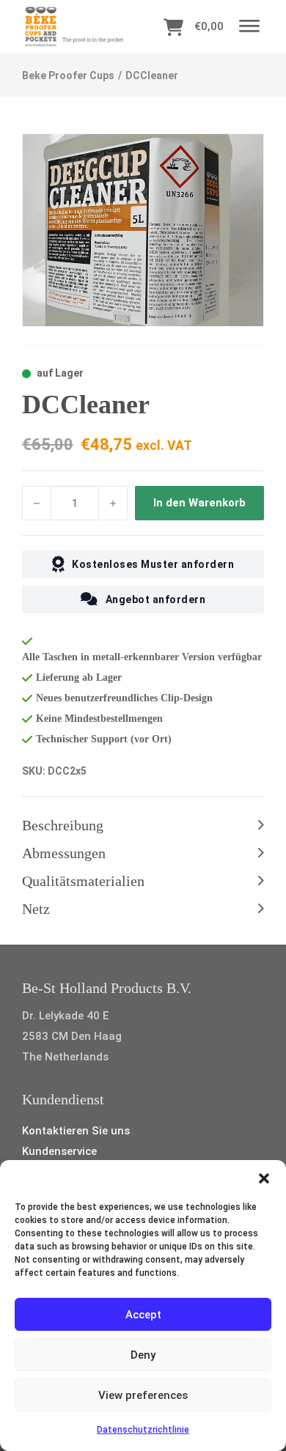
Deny (143, 1355)
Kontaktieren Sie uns (76, 1130)
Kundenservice (59, 1151)
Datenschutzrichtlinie (143, 1430)
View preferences (143, 1395)
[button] (264, 1178)
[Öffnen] (249, 27)
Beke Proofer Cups (68, 75)
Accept (143, 1314)
